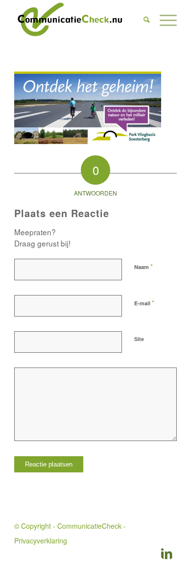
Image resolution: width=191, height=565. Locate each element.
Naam (143, 266)
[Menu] (163, 19)
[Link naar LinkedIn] (167, 552)
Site (139, 339)
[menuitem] (142, 19)
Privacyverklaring (40, 540)
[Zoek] (142, 19)
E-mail (144, 302)
